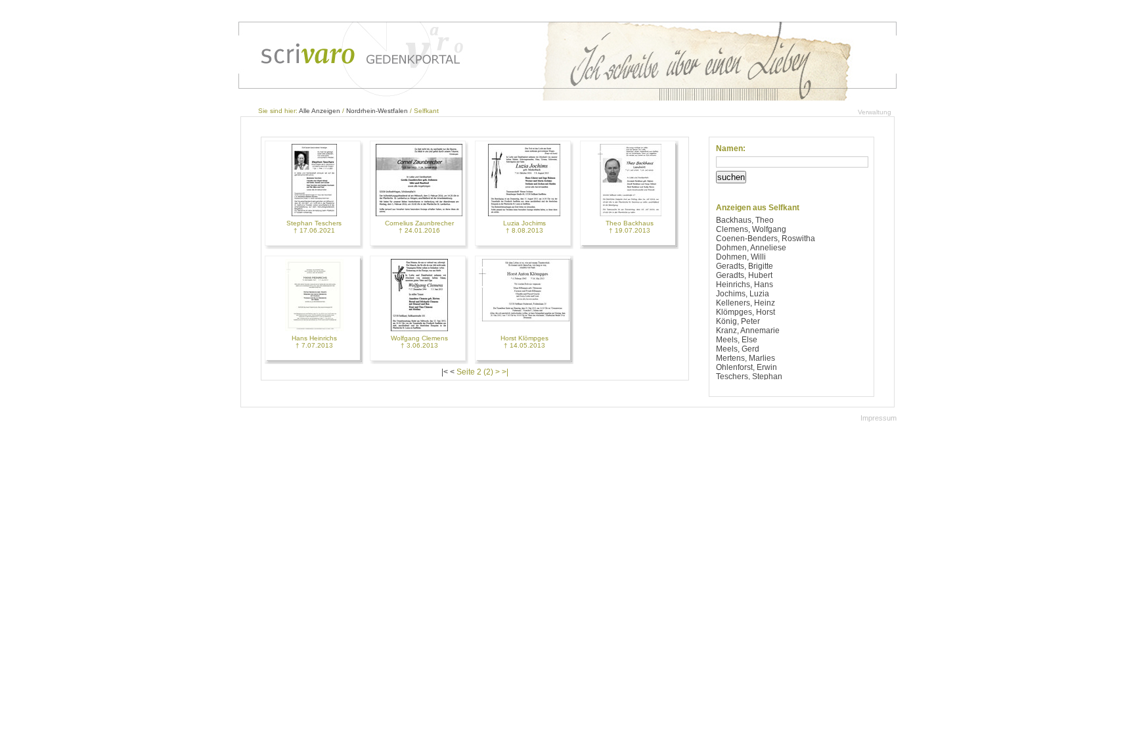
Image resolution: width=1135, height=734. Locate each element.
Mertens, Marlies (745, 358)
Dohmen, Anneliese (751, 247)
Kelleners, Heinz (745, 303)
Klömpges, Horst (745, 312)
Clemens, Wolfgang (751, 229)
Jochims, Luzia (742, 293)
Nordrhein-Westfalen (377, 110)
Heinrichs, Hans (744, 284)
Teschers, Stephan (749, 376)
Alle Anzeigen (319, 110)
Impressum (878, 418)
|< (444, 372)
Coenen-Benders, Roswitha (765, 238)
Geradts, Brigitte (744, 266)
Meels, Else (736, 339)
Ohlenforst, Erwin (746, 367)
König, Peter (738, 321)
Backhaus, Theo (745, 220)
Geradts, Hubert (744, 275)
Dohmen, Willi (741, 257)
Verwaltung (874, 112)
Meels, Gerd (737, 349)
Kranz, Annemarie (748, 330)
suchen (731, 177)
